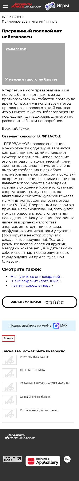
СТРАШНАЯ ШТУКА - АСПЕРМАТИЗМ (45, 383)
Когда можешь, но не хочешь (39, 410)
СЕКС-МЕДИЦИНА (32, 370)
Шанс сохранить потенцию (35, 281)
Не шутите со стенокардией (35, 277)
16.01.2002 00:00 (13, 17)
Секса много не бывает (35, 396)
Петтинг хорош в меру (30, 285)
